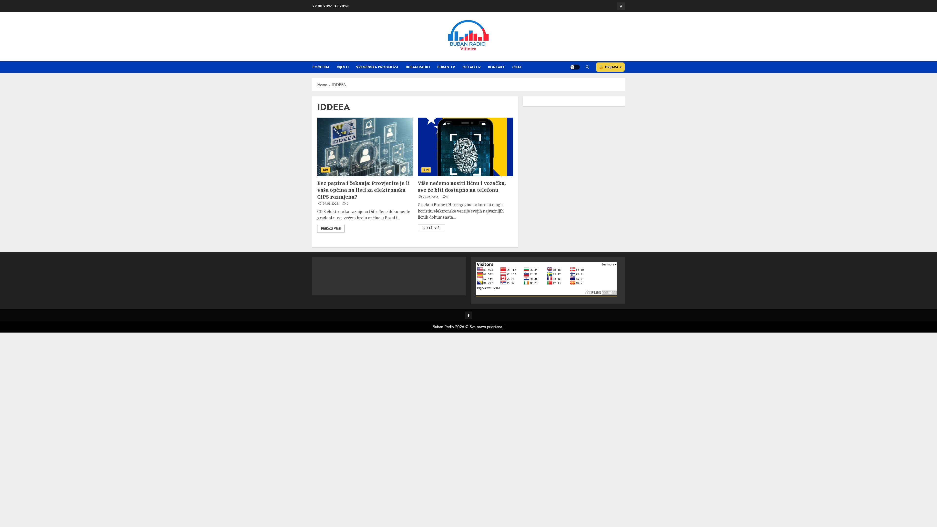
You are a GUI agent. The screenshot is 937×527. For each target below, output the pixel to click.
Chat (517, 67)
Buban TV (446, 67)
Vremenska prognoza (377, 67)
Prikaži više (331, 228)
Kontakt (496, 67)
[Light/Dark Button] (575, 67)
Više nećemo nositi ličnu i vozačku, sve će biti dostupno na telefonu (462, 186)
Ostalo (469, 67)
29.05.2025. (331, 204)
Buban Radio (418, 67)
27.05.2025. (431, 197)
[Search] (587, 67)
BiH (325, 170)
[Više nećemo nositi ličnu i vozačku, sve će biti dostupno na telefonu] (465, 147)
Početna (320, 67)
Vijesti (343, 67)
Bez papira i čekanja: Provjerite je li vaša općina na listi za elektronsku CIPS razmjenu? (363, 190)
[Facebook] (621, 6)
